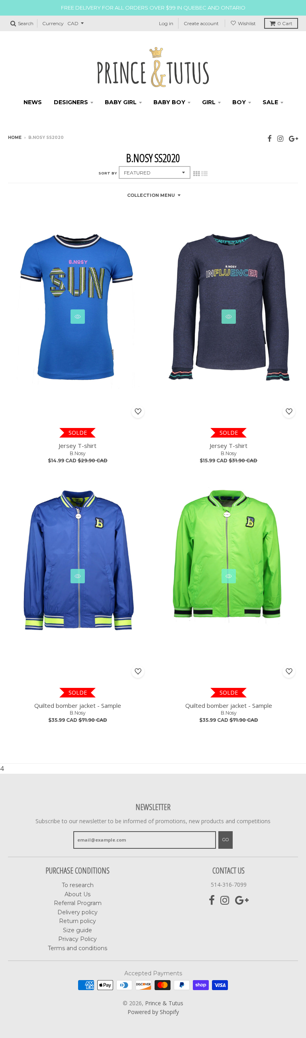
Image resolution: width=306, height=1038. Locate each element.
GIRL (209, 102)
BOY (239, 102)
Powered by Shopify (153, 1012)
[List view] (204, 173)
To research (78, 885)
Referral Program (78, 903)
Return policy (77, 921)
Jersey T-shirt (77, 446)
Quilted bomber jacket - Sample (77, 705)
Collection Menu (151, 195)
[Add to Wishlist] (137, 411)
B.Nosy (78, 453)
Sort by (107, 173)
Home (15, 137)
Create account (201, 23)
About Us (77, 894)
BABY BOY (169, 102)
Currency (53, 23)
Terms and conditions (77, 948)
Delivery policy (77, 912)
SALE (270, 102)
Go (225, 839)
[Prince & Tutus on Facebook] (269, 138)
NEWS (33, 102)
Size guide (77, 930)
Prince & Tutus (164, 1003)
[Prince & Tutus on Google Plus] (293, 138)
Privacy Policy (77, 939)
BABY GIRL (121, 102)
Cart (284, 23)
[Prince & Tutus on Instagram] (280, 138)
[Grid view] (196, 173)
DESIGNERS (71, 102)
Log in (166, 23)
